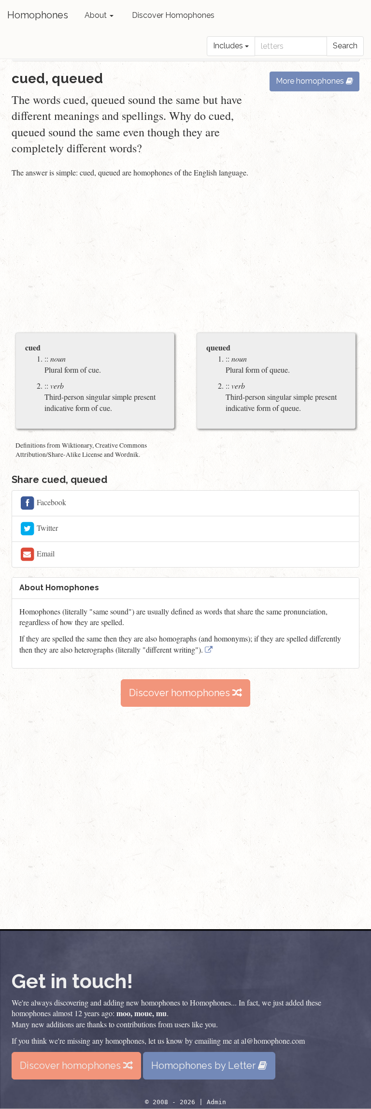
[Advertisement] (185, 256)
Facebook (50, 501)
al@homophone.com (273, 1041)
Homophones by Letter (204, 1065)
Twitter (46, 527)
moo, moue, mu (141, 1013)
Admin (216, 1102)
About (97, 15)
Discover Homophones (173, 15)
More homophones (311, 81)
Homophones (37, 15)
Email (45, 553)
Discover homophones (180, 693)
